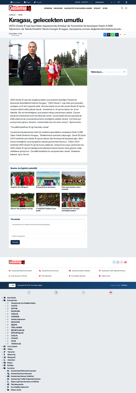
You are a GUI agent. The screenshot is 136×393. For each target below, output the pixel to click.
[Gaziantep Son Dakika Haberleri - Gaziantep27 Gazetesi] (20, 8)
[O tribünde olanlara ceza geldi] (48, 200)
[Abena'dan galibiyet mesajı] (22, 200)
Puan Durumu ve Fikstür (19, 276)
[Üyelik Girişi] (125, 2)
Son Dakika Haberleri (78, 276)
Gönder (15, 242)
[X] (118, 262)
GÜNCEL (14, 314)
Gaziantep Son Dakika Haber (23, 303)
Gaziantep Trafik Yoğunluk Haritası (113, 271)
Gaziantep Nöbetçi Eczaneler (21, 271)
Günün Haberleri (18, 319)
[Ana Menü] (126, 8)
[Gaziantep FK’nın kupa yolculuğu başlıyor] (73, 200)
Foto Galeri (16, 2)
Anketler (11, 360)
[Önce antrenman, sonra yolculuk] (73, 178)
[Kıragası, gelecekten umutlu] (48, 63)
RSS (13, 285)
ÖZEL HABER (16, 327)
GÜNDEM (48, 8)
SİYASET (97, 8)
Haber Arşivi (106, 276)
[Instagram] (121, 262)
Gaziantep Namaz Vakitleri (81, 271)
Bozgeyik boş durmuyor (45, 187)
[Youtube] (125, 262)
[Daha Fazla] (117, 34)
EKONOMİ (58, 8)
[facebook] (29, 292)
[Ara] (122, 8)
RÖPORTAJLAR (17, 333)
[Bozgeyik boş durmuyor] (48, 178)
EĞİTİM (14, 308)
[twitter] (56, 292)
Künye (10, 363)
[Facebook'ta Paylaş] (104, 34)
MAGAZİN (15, 322)
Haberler (12, 15)
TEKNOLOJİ (16, 344)
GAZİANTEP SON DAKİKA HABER (78, 8)
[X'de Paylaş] (108, 34)
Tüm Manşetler (46, 276)
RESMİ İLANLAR (17, 330)
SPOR (105, 8)
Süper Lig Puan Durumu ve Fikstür (25, 382)
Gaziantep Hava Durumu (50, 271)
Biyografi (11, 357)
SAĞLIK (14, 336)
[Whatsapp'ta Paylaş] (113, 34)
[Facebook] (114, 262)
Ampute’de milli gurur (19, 187)
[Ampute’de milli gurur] (22, 178)
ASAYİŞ (14, 306)
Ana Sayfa (11, 298)
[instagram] (83, 292)
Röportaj (11, 354)
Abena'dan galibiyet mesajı (22, 208)
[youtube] (111, 292)
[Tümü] (124, 72)
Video (28, 2)
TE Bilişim (124, 285)
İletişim (10, 365)
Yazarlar (39, 2)
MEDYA (14, 325)
